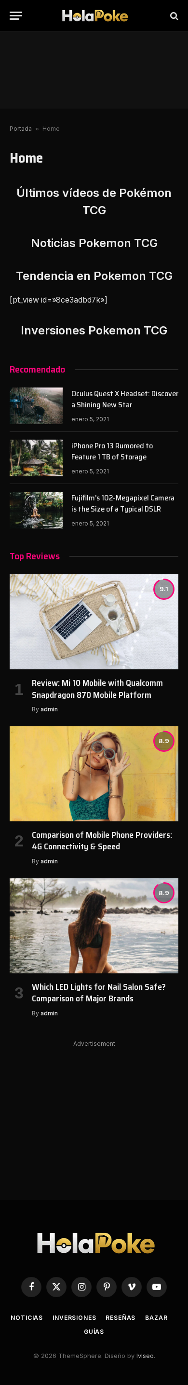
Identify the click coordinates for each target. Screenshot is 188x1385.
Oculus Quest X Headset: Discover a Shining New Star (124, 399)
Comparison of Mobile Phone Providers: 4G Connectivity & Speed (102, 840)
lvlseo (145, 1355)
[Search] (173, 16)
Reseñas (120, 1317)
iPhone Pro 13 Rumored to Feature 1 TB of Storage (112, 451)
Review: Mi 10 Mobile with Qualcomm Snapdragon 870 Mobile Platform (97, 688)
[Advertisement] (94, 70)
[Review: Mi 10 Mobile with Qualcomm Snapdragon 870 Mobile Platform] (94, 621)
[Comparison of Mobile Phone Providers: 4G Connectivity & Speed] (94, 773)
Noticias (27, 1317)
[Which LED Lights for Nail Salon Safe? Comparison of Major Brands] (94, 925)
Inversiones (74, 1317)
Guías (94, 1331)
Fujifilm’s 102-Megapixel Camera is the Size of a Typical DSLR (123, 503)
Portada (21, 128)
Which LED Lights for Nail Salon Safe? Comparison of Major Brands (99, 992)
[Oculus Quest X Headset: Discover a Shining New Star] (36, 406)
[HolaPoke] (94, 15)
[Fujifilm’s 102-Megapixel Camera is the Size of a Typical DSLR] (36, 510)
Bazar (156, 1317)
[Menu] (16, 16)
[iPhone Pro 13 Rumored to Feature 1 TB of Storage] (36, 458)
